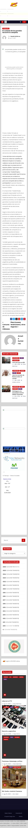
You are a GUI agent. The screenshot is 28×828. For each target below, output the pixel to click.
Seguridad (15, 677)
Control (21, 677)
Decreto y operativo (9, 731)
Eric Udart (16, 794)
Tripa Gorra (16, 734)
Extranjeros (16, 358)
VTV (10, 677)
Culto (19, 373)
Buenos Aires (7, 479)
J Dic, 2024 (17, 396)
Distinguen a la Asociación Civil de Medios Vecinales (18, 392)
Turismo (5, 767)
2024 (4, 574)
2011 (4, 622)
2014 (4, 611)
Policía (16, 707)
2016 (4, 604)
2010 (4, 626)
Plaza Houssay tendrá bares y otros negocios (18, 324)
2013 (4, 615)
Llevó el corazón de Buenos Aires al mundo (18, 376)
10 (16, 570)
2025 (4, 570)
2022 (4, 582)
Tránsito (6, 677)
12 (18, 570)
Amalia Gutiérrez (15, 36)
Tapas (21, 358)
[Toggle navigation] (6, 21)
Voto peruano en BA (18, 362)
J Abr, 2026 (17, 364)
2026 (4, 567)
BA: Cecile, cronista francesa (12, 791)
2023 (4, 578)
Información (6, 28)
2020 (4, 589)
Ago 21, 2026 (7, 704)
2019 (4, 593)
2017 (4, 600)
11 (17, 570)
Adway (20, 816)
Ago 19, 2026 (7, 764)
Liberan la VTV (7, 701)
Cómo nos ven (17, 767)
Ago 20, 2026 (7, 734)
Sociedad (22, 370)
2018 (4, 596)
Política (22, 386)
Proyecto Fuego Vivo (10, 816)
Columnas (17, 737)
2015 (4, 607)
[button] (20, 21)
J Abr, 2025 (17, 380)
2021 (4, 585)
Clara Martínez (17, 704)
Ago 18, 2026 (7, 794)
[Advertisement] (14, 117)
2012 (4, 618)
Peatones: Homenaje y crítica (12, 761)
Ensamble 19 (19, 813)
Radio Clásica (8, 813)
